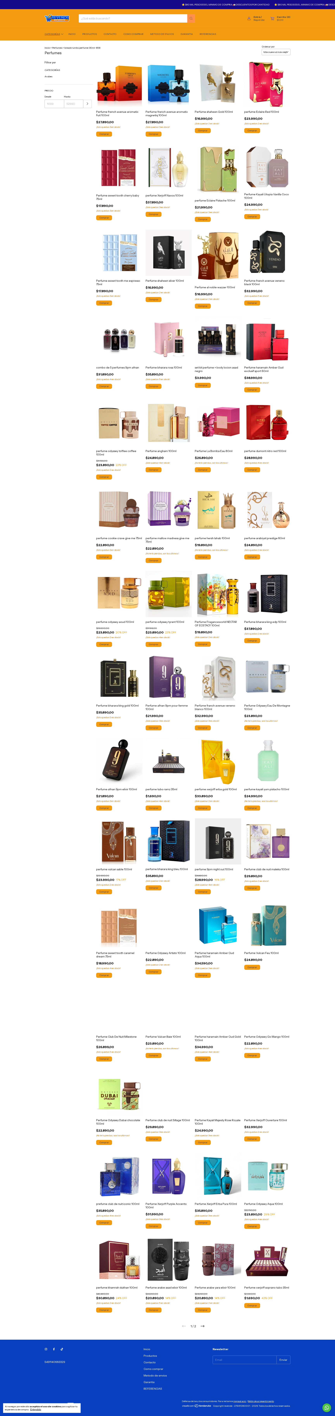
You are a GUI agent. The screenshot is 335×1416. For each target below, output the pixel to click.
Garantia (186, 34)
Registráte (259, 19)
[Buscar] (191, 18)
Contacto (110, 34)
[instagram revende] (46, 1349)
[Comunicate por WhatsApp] (326, 1407)
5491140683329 (55, 1362)
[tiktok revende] (61, 1349)
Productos (89, 34)
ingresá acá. (239, 1401)
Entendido (35, 1409)
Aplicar (87, 104)
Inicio (72, 34)
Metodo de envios (162, 34)
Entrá (257, 16)
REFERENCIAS (208, 34)
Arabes (48, 76)
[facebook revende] (54, 1349)
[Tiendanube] (197, 1406)
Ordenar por (268, 46)
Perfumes (57, 47)
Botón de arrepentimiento (261, 1401)
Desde (48, 96)
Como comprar (133, 34)
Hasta (67, 96)
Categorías (52, 34)
